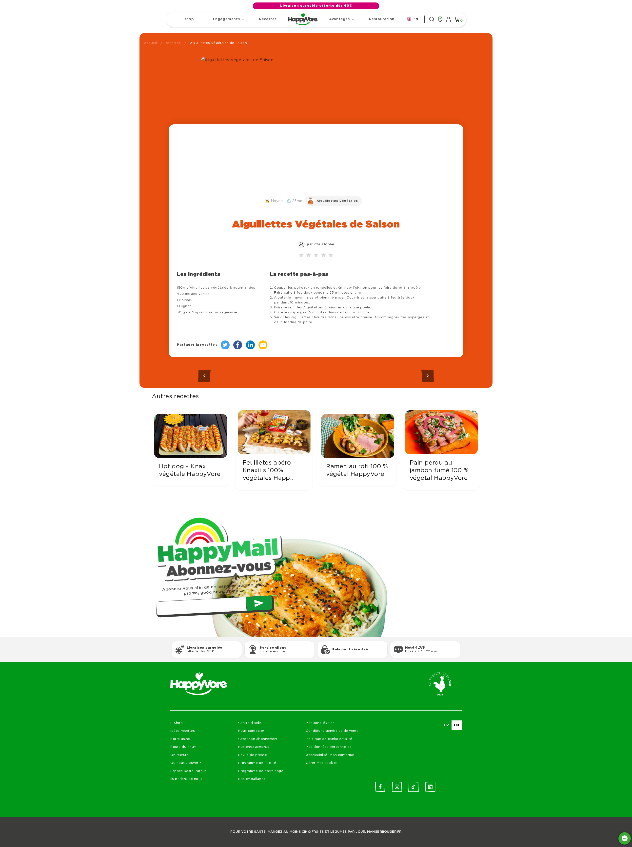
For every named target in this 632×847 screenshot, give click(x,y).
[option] (447, 725)
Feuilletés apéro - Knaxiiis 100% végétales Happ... (269, 470)
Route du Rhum (183, 747)
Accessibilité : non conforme (330, 755)
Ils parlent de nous (186, 779)
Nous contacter (251, 731)
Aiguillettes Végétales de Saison (218, 43)
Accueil (150, 43)
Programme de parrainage (260, 771)
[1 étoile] (301, 255)
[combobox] (412, 19)
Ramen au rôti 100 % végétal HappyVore (357, 470)
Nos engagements (253, 747)
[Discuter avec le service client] (624, 838)
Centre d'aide (249, 723)
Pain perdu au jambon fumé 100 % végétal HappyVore (439, 470)
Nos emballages (251, 779)
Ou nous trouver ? (185, 763)
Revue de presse (252, 755)
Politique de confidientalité (329, 739)
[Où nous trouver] (440, 19)
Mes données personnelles (329, 747)
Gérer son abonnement (258, 739)
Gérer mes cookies (322, 763)
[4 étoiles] (323, 255)
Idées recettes (182, 731)
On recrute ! (180, 755)
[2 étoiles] (308, 255)
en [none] (456, 725)
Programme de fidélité (257, 763)
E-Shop (176, 723)
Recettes (173, 43)
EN (416, 19)
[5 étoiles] (331, 255)
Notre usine (180, 739)
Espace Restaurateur (188, 771)
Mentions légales (320, 723)
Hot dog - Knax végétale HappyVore (190, 470)
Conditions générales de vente (332, 731)
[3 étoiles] (316, 255)
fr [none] (446, 725)
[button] (226, 19)
